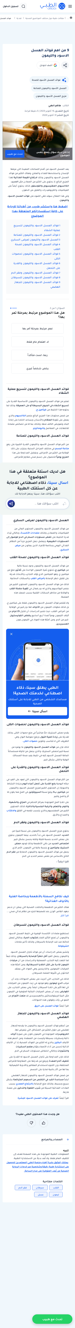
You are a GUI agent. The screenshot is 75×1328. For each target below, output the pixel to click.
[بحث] (23, 6)
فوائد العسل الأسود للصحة (46, 80)
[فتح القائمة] (69, 6)
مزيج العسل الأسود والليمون (51, 96)
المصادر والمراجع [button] (52, 1139)
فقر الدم (22, 1187)
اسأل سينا (39, 711)
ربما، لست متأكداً (38, 355)
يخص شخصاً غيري (37, 368)
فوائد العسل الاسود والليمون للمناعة (36, 235)
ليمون (56, 1194)
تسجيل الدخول (10, 6)
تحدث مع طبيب (15, 154)
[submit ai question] (11, 503)
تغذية (19, 18)
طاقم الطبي (54, 105)
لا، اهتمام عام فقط (38, 342)
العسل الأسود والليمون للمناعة (49, 88)
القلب (56, 1187)
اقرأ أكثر (65, 915)
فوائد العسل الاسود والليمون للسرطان (34, 277)
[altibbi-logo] (53, 6)
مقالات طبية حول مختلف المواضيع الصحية (44, 18)
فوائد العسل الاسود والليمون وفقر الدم (35, 273)
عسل (41, 1194)
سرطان (40, 1187)
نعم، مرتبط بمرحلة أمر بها (37, 328)
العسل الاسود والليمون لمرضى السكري (34, 239)
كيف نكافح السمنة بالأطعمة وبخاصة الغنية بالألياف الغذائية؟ (39, 898)
